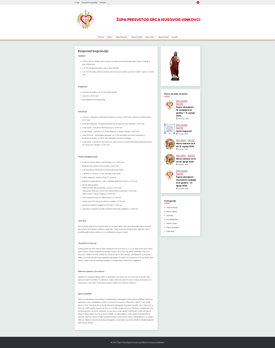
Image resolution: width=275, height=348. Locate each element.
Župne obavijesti (182, 101)
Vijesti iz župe (163, 37)
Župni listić (149, 37)
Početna (100, 37)
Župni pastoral (121, 37)
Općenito (169, 215)
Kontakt (103, 2)
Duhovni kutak (136, 37)
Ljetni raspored (184, 131)
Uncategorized (172, 219)
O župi (77, 2)
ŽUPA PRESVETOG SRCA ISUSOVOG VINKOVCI (158, 19)
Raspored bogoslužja (89, 2)
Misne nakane (181, 140)
